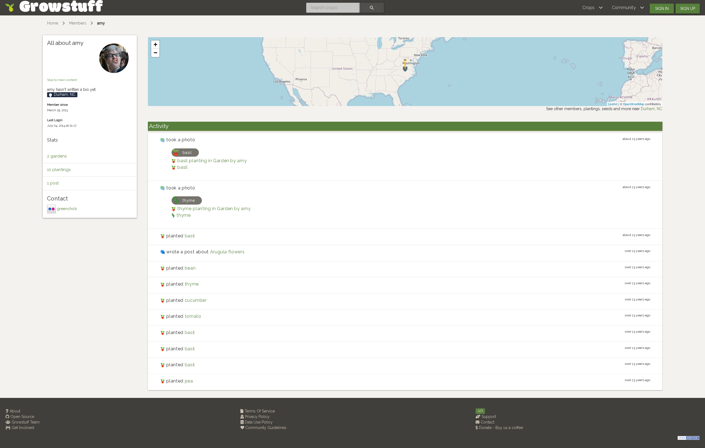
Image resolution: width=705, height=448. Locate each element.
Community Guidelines (265, 427)
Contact (486, 422)
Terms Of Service (259, 411)
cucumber (196, 300)
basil (182, 167)
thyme (184, 215)
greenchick (67, 208)
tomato (193, 316)
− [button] (155, 52)
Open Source (21, 416)
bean (190, 268)
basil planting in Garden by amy (212, 160)
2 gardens (57, 156)
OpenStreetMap (633, 104)
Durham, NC (651, 109)
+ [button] (155, 44)
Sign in (662, 8)
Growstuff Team (25, 422)
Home (52, 23)
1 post (53, 183)
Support (488, 416)
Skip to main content (62, 80)
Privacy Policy (257, 416)
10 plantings (58, 169)
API (480, 411)
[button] (593, 8)
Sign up (687, 8)
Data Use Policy (258, 422)
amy (101, 23)
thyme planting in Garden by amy (214, 208)
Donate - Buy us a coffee (500, 427)
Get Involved (22, 427)
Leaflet (612, 104)
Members (77, 23)
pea (189, 381)
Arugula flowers (227, 251)
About (14, 411)
